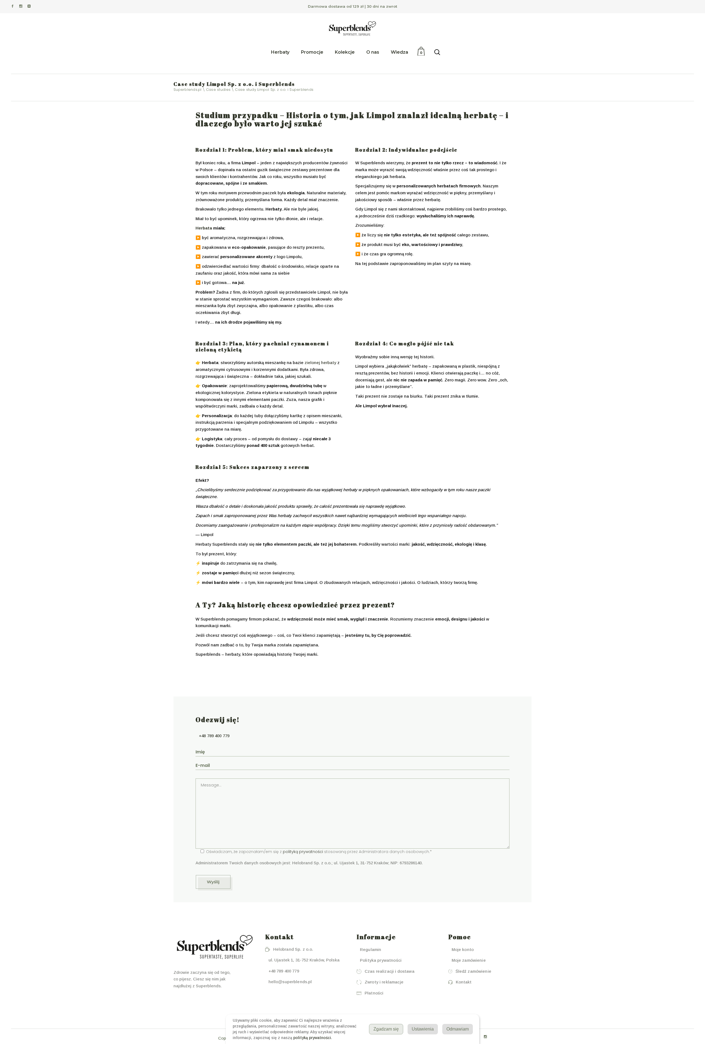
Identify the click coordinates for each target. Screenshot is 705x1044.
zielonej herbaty (320, 362)
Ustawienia (423, 1029)
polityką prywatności (303, 851)
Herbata (204, 228)
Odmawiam (457, 1029)
